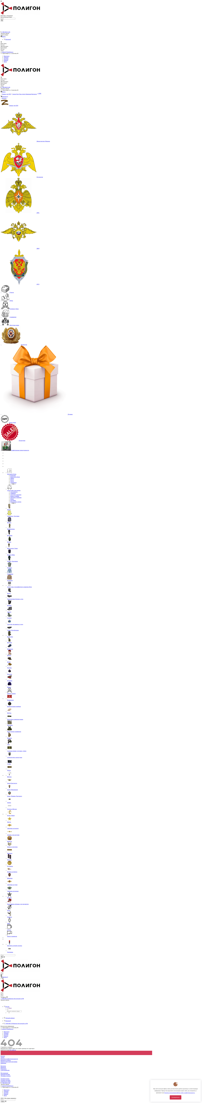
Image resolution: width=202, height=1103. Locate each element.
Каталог (3, 1056)
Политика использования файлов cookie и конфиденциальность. (179, 1092)
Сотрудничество (5, 1070)
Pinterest (6, 60)
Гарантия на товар (5, 1081)
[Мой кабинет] (1, 975)
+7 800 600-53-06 (5, 32)
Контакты (3, 1066)
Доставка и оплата (6, 1076)
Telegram (6, 57)
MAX (5, 61)
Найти (2, 1101)
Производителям (5, 1074)
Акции (2, 1057)
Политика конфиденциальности (9, 1059)
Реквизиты (3, 1068)
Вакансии (3, 1067)
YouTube (6, 59)
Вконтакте (6, 56)
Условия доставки (5, 1080)
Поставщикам (4, 1073)
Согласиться (175, 1097)
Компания (3, 1063)
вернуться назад (5, 1050)
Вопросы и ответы (6, 1060)
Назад (10, 1008)
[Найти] (2, 20)
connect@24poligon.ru (7, 52)
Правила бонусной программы (9, 1061)
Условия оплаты (5, 1078)
